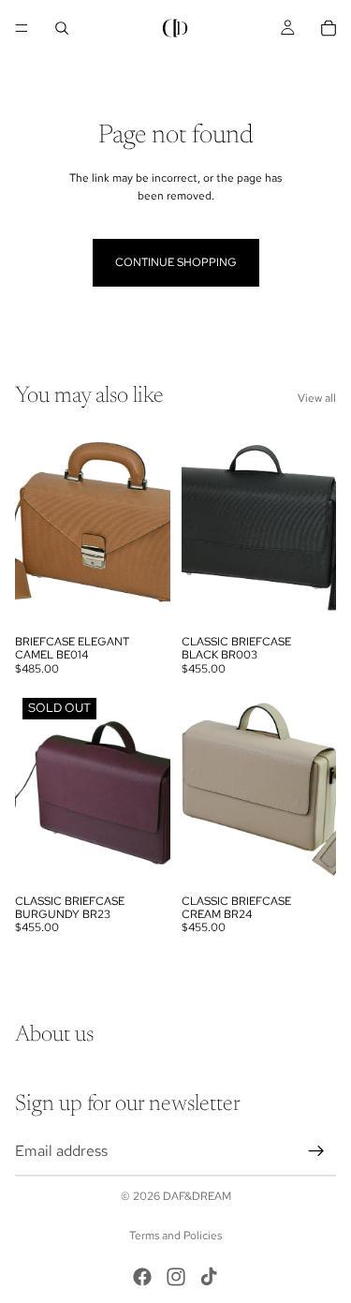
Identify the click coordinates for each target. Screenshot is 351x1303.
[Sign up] (316, 1150)
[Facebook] (142, 1277)
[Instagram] (176, 1277)
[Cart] (328, 28)
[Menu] (21, 28)
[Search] (61, 28)
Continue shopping (176, 262)
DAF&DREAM (197, 1196)
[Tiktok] (208, 1277)
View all (317, 398)
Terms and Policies (175, 1235)
